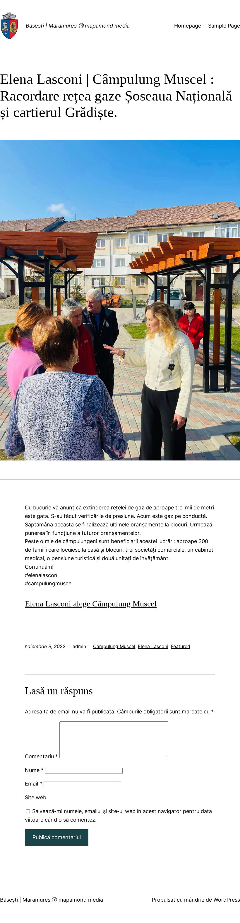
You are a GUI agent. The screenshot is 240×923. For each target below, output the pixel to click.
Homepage (187, 26)
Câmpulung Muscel (114, 646)
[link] (91, 603)
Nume (34, 770)
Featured (180, 646)
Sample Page (224, 26)
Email (33, 784)
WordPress (226, 900)
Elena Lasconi (153, 646)
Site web (35, 797)
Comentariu (41, 756)
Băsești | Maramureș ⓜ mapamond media (78, 26)
